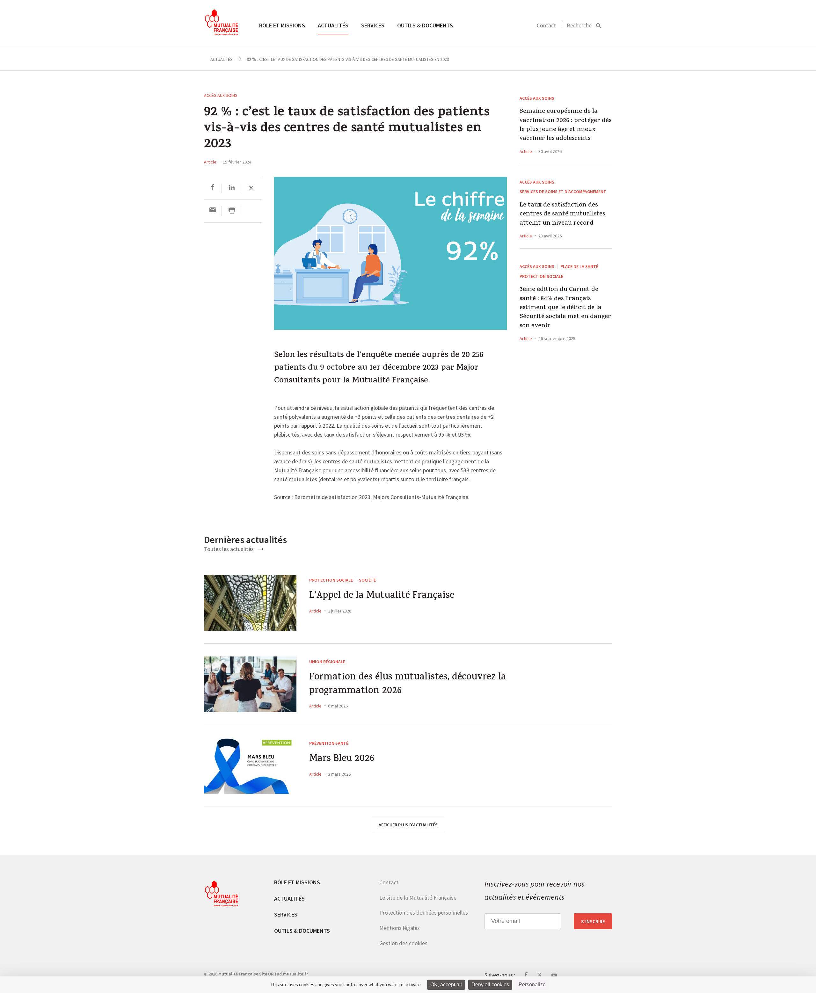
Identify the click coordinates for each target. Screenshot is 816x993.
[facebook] (212, 188)
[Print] (232, 210)
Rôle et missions (282, 25)
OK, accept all (446, 984)
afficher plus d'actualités (408, 825)
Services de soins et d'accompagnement (563, 191)
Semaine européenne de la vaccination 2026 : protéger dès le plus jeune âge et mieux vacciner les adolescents (565, 125)
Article (210, 162)
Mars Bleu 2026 (341, 759)
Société (367, 580)
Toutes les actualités (229, 549)
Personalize (532, 984)
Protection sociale (541, 276)
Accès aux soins (220, 95)
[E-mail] (212, 210)
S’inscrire (593, 921)
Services (372, 25)
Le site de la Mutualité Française (417, 897)
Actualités (333, 25)
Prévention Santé (328, 743)
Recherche (579, 25)
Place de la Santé (579, 266)
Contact (546, 25)
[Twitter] (251, 188)
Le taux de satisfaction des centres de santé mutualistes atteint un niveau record (562, 214)
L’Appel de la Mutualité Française (381, 596)
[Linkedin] (232, 188)
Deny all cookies (490, 984)
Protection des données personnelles (423, 912)
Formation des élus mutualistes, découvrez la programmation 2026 (407, 684)
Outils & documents (425, 25)
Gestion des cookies (403, 943)
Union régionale (327, 661)
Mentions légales (399, 927)
